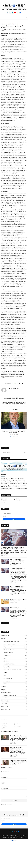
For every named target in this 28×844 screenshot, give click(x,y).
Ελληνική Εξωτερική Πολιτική (15, 647)
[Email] (20, 12)
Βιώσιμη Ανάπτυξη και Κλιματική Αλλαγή (15, 641)
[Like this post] (15, 383)
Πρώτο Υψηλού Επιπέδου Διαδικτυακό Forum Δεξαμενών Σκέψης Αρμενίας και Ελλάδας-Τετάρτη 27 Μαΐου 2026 (17, 561)
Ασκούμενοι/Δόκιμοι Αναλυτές (15, 695)
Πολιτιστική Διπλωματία (15, 652)
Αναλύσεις (14, 638)
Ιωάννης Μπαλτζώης (7, 29)
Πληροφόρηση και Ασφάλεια (15, 664)
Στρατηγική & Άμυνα (15, 666)
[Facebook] (7, 12)
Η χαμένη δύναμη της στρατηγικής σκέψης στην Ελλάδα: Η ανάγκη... (14, 431)
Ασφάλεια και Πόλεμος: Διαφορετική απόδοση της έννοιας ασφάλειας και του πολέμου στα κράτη (18, 762)
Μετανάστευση (15, 683)
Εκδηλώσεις (14, 686)
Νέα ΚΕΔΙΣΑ (14, 698)
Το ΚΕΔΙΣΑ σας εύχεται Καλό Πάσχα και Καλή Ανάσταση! (18, 600)
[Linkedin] (12, 12)
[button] (2, 424)
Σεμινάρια (14, 689)
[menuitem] (14, 841)
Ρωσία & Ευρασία (15, 681)
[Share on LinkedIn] (19, 383)
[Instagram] (17, 12)
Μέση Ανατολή (15, 661)
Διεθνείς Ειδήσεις (14, 635)
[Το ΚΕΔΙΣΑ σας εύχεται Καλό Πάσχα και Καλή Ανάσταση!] (5, 601)
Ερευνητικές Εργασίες (14, 692)
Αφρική (15, 658)
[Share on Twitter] (18, 383)
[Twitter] (10, 12)
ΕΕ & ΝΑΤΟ (15, 672)
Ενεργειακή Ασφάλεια (15, 678)
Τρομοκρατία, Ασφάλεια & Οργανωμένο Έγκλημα (15, 669)
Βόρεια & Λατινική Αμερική (15, 649)
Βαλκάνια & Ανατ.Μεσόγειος (15, 644)
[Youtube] (15, 12)
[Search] (26, 18)
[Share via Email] (22, 383)
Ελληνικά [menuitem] (15, 840)
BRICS (15, 675)
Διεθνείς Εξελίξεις (15, 655)
